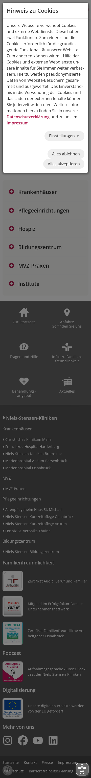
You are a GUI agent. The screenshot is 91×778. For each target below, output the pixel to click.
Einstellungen (62, 136)
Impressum (18, 123)
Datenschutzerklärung (28, 117)
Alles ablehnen (66, 154)
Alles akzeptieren (64, 164)
